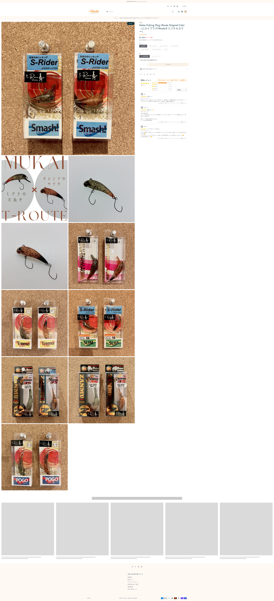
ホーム (116, 18)
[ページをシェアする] (153, 74)
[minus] (140, 64)
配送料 (144, 40)
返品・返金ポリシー (132, 589)
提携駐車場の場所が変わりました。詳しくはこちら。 (137, 1)
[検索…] (173, 12)
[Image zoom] (68, 88)
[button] (168, 64)
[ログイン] (178, 11)
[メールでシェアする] (150, 74)
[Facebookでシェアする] (144, 74)
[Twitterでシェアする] (147, 74)
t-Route (140, 22)
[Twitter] (168, 6)
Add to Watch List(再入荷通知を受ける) (149, 60)
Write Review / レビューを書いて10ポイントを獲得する (172, 80)
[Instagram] (174, 6)
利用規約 (130, 577)
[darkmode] (185, 11)
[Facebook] (171, 6)
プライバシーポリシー (133, 582)
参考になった (183, 103)
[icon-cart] (182, 11)
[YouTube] (177, 6)
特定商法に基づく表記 (133, 584)
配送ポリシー (131, 579)
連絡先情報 (130, 587)
